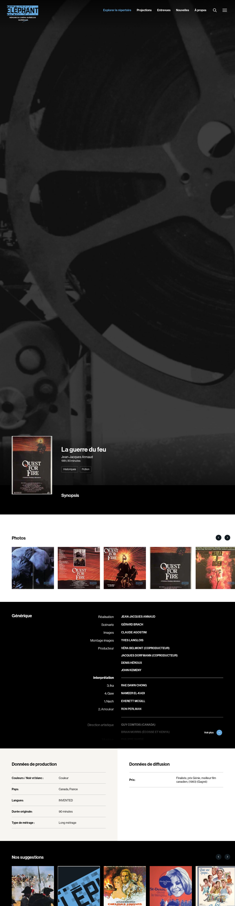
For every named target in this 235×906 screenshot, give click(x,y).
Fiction (85, 469)
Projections (144, 10)
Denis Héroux (131, 663)
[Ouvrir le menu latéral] (224, 11)
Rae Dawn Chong (134, 685)
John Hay (128, 747)
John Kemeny (131, 670)
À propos (200, 10)
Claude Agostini (134, 632)
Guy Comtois (131, 724)
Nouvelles (182, 10)
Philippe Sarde (132, 739)
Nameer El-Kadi (133, 693)
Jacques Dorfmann (136, 655)
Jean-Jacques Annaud (77, 457)
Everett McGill (133, 701)
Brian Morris (131, 732)
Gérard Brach (132, 624)
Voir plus (209, 732)
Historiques (69, 469)
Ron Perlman (131, 709)
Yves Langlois (132, 640)
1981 (63, 460)
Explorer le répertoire (117, 10)
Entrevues (164, 10)
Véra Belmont (132, 648)
